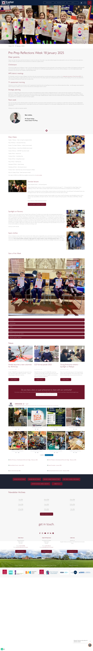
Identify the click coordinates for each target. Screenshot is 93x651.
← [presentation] (9, 355)
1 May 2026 (72, 509)
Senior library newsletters (52, 479)
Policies (42, 565)
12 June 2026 (20, 504)
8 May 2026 (46, 509)
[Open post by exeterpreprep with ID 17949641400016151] (37, 417)
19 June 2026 (72, 499)
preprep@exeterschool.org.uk (47, 547)
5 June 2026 (46, 504)
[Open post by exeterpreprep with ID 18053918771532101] (37, 440)
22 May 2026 (72, 504)
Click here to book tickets (37, 204)
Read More (14, 379)
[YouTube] (45, 533)
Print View (66, 554)
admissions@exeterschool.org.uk (22, 547)
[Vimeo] (48, 533)
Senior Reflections (34, 479)
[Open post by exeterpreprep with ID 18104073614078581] (75, 440)
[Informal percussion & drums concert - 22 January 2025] (58, 470)
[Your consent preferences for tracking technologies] (4, 649)
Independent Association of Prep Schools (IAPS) (72, 76)
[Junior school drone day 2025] (14, 470)
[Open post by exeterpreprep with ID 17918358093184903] (17, 440)
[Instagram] (42, 533)
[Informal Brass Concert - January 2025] (16, 465)
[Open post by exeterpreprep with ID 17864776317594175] (56, 440)
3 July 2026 (21, 499)
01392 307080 (22, 545)
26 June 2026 (46, 499)
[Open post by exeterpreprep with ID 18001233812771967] (75, 417)
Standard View (72, 554)
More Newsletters (46, 514)
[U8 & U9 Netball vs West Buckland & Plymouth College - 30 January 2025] (61, 459)
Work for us (72, 540)
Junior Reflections (19, 479)
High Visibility (77, 554)
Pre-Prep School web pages (71, 479)
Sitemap (38, 565)
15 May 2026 (20, 509)
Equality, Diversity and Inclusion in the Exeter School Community (72, 541)
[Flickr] (53, 533)
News (72, 543)
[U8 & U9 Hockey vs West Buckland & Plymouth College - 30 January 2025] (23, 459)
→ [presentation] (83, 355)
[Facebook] (39, 533)
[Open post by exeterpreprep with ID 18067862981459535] (17, 417)
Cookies (54, 565)
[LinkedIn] (50, 533)
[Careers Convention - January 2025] (54, 465)
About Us (57, 483)
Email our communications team (46, 394)
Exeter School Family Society (40, 483)
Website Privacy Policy (48, 565)
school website (39, 175)
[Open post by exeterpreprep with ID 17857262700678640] (56, 417)
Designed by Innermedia (73, 565)
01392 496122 (48, 545)
